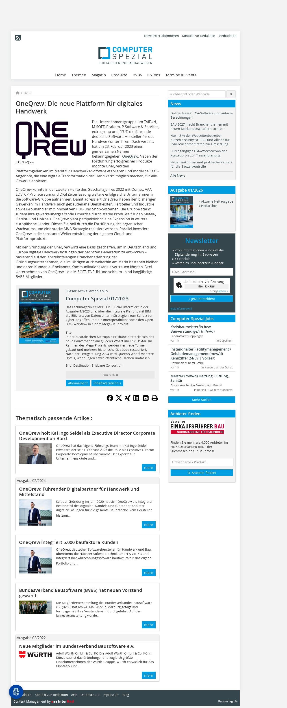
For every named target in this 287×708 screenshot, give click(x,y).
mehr (148, 467)
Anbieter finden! (203, 473)
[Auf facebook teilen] (109, 400)
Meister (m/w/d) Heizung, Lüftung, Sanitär (199, 378)
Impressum (111, 695)
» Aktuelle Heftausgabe (216, 201)
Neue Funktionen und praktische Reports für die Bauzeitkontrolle (201, 164)
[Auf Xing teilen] (127, 400)
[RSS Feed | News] (18, 37)
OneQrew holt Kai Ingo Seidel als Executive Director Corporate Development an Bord (87, 435)
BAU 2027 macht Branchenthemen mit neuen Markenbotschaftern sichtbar (199, 126)
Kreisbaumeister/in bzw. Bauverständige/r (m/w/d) (192, 329)
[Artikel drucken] (154, 398)
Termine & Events (180, 74)
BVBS (137, 74)
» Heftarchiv (208, 205)
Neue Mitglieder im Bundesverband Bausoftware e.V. (77, 646)
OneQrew (130, 156)
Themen (79, 74)
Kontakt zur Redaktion (198, 36)
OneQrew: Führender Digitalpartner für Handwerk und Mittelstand (79, 491)
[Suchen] (231, 94)
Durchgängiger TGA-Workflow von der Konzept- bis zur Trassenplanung (198, 153)
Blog (126, 695)
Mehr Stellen (201, 400)
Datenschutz (89, 695)
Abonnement (78, 383)
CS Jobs (153, 74)
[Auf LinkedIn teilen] (136, 400)
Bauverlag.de (228, 701)
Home (60, 74)
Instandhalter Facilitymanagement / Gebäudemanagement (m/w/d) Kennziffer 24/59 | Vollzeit (200, 354)
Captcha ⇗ (218, 291)
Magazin (98, 74)
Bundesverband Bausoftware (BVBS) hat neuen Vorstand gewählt (80, 593)
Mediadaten (227, 36)
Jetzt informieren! (181, 308)
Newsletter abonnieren (161, 36)
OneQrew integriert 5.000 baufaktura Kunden (68, 542)
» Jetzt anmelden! (202, 299)
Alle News (177, 175)
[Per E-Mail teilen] (145, 398)
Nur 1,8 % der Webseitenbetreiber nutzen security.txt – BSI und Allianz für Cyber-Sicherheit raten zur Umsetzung (200, 139)
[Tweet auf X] (118, 400)
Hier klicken (206, 286)
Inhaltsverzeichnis (107, 383)
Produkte (119, 74)
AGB (74, 695)
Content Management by (32, 701)
